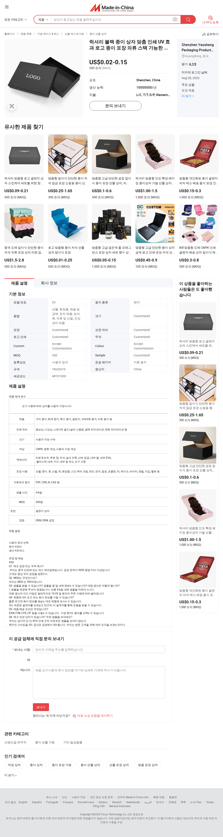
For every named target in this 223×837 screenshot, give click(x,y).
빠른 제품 (158, 797)
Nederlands (133, 802)
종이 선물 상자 (90, 765)
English (23, 802)
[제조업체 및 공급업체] (111, 7)
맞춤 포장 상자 (148, 765)
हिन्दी (183, 802)
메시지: (25, 670)
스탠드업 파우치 (15, 742)
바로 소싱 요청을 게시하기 (93, 715)
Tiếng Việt (99, 806)
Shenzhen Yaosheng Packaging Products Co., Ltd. (198, 50)
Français (68, 802)
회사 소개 (51, 797)
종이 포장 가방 (61, 765)
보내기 (41, 707)
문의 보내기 (115, 105)
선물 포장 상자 (119, 765)
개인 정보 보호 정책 (101, 797)
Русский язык (86, 802)
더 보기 (186, 96)
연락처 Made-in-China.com (133, 797)
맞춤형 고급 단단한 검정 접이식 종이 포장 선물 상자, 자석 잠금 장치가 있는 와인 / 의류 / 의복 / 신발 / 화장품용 (197, 468)
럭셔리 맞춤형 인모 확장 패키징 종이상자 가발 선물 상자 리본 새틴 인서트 (197, 530)
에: (29, 660)
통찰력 (173, 797)
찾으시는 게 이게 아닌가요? (51, 715)
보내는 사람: (21, 649)
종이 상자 (36, 765)
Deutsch (117, 802)
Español (37, 802)
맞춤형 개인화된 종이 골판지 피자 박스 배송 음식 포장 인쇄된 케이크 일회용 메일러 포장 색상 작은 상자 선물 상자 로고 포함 (197, 592)
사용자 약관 (78, 797)
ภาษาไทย (195, 802)
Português (52, 802)
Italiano (103, 802)
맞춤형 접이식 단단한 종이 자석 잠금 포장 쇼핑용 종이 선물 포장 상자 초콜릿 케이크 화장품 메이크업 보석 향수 (197, 405)
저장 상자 (14, 765)
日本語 (172, 802)
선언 (64, 797)
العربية (148, 802)
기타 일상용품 (72, 742)
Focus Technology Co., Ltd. (116, 814)
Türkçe (210, 802)
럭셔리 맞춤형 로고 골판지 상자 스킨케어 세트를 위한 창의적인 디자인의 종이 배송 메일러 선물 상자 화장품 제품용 (197, 343)
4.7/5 (192, 64)
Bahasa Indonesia (119, 806)
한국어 (160, 802)
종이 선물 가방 (45, 742)
